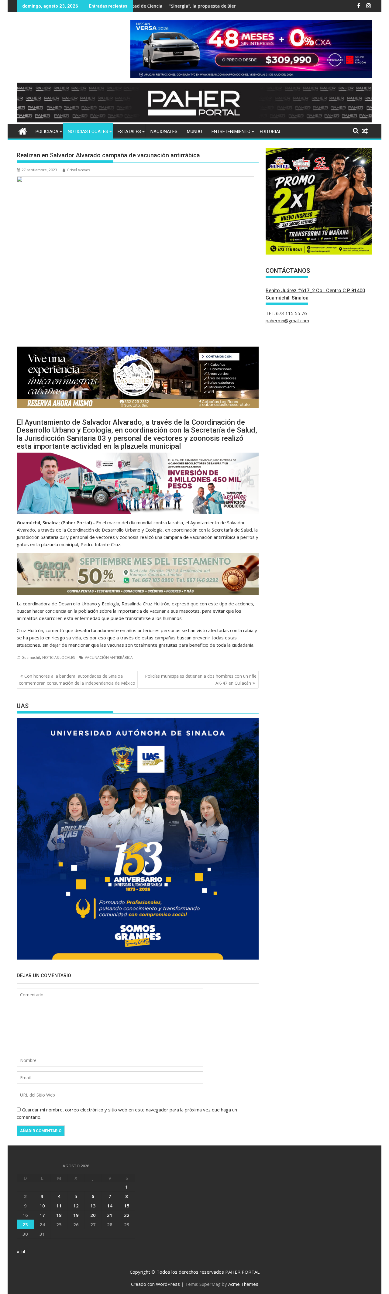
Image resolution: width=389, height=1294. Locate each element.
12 (76, 1206)
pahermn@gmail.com (287, 320)
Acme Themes (243, 1284)
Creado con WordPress (155, 1284)
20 (93, 1215)
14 (109, 1206)
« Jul (21, 1251)
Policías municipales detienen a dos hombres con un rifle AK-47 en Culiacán (200, 679)
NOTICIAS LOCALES (88, 131)
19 (76, 1215)
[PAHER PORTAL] (23, 130)
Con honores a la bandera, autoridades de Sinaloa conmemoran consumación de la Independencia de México (77, 679)
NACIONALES (163, 131)
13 (93, 1206)
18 (59, 1215)
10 (42, 1206)
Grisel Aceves (78, 170)
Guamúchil (31, 657)
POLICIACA (47, 131)
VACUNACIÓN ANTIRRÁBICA (109, 657)
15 (126, 1206)
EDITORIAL (270, 131)
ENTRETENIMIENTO (231, 131)
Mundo (194, 131)
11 (59, 1206)
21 (109, 1215)
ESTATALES (129, 131)
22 (126, 1215)
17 (42, 1215)
